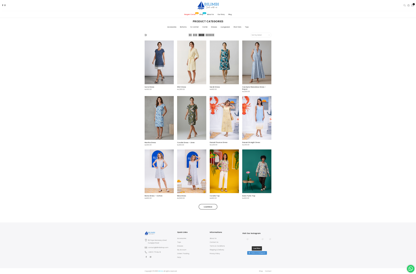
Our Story (221, 14)
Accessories (171, 27)
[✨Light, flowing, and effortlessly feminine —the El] (268, 241)
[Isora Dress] (159, 62)
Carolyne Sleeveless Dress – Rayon (254, 88)
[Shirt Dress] (191, 62)
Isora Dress (149, 87)
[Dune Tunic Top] (256, 171)
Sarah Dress (215, 87)
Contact (268, 271)
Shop (201, 14)
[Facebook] (146, 257)
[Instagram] (151, 257)
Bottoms (183, 27)
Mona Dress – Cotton (153, 196)
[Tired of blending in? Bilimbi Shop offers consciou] (253, 241)
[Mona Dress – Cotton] (159, 171)
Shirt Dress (181, 87)
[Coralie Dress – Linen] (191, 118)
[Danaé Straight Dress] (256, 118)
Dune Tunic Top (248, 196)
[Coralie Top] (224, 171)
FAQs (179, 257)
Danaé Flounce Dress (219, 142)
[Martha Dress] (159, 118)
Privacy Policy (215, 253)
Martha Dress (150, 142)
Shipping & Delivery (217, 250)
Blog (230, 14)
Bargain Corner (190, 14)
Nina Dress (181, 196)
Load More (208, 207)
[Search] (405, 5)
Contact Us (214, 242)
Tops (247, 27)
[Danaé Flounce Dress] (224, 118)
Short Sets (237, 27)
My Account (181, 250)
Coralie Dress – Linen (186, 142)
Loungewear (225, 27)
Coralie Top (215, 196)
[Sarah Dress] (224, 62)
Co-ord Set (194, 27)
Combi (204, 27)
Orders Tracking (183, 253)
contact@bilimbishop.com (158, 247)
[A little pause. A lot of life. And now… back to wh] (245, 241)
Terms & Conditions (217, 246)
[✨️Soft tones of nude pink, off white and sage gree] (260, 241)
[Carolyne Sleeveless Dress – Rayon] (256, 62)
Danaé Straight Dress (251, 142)
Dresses (214, 27)
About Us (210, 14)
